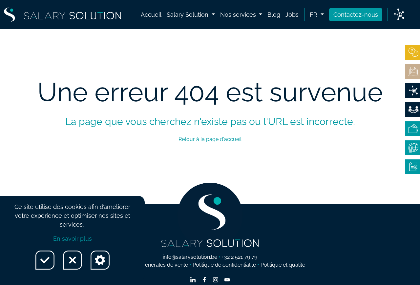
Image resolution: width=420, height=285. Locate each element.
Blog (273, 14)
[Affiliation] (412, 109)
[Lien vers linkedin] (193, 280)
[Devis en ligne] (412, 90)
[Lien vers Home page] (62, 15)
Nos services (239, 14)
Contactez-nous (355, 14)
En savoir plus (72, 238)
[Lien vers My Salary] (399, 15)
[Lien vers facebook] (204, 280)
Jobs (292, 14)
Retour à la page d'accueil (210, 139)
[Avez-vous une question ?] (412, 52)
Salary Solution (188, 14)
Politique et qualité (283, 265)
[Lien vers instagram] (215, 280)
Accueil (151, 14)
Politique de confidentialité (224, 265)
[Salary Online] (412, 147)
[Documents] (412, 71)
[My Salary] (412, 128)
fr (314, 14)
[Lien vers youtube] (227, 280)
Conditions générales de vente (151, 265)
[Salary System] (412, 166)
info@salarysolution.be (190, 257)
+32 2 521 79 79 (239, 257)
